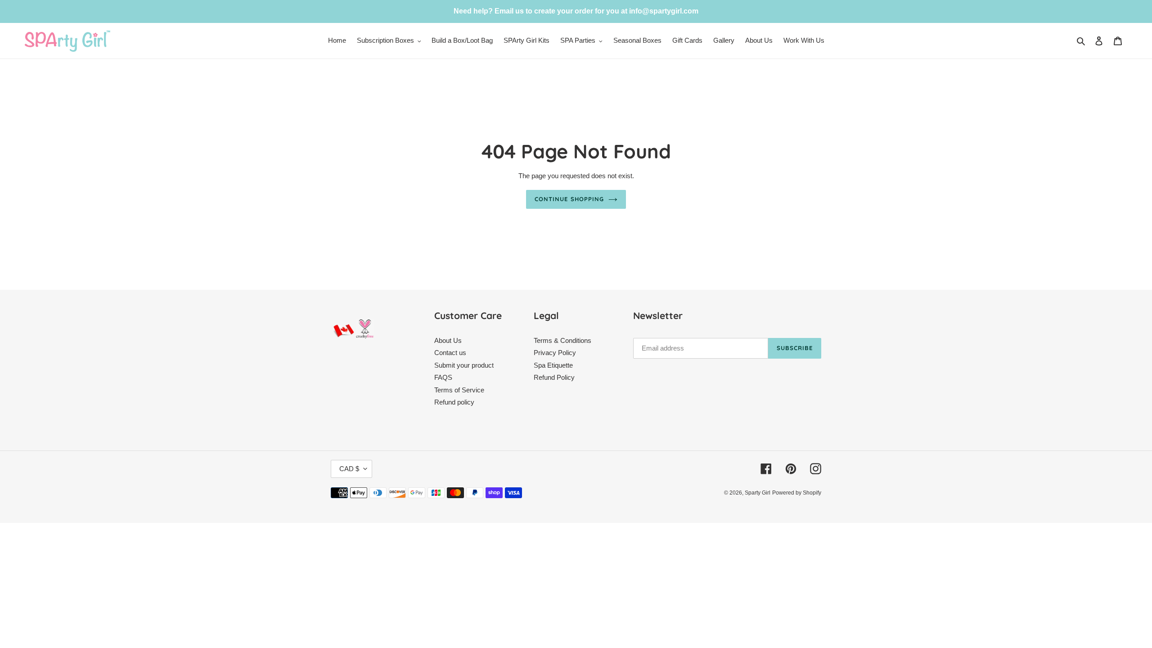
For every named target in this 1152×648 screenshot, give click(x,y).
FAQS (443, 377)
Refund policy (454, 402)
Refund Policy (554, 377)
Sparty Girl (757, 493)
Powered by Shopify (796, 493)
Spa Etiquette (553, 365)
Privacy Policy (555, 352)
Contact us (450, 352)
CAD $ (349, 468)
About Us (448, 340)
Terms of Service (459, 390)
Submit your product (464, 365)
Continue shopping (569, 198)
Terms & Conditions (562, 340)
